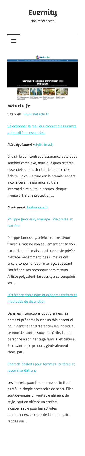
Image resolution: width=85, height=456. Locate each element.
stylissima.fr (44, 144)
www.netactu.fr (36, 114)
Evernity (42, 12)
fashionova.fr (37, 207)
